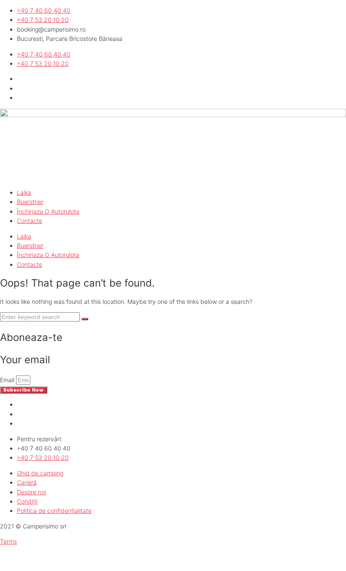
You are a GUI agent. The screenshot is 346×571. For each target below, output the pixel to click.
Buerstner (30, 201)
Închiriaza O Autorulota (48, 211)
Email (8, 379)
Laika (24, 192)
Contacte (29, 220)
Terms (8, 541)
